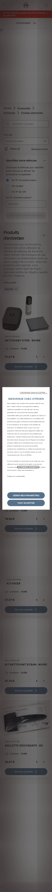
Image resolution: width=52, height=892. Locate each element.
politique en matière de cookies (28, 467)
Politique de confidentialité (16, 476)
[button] (33, 393)
